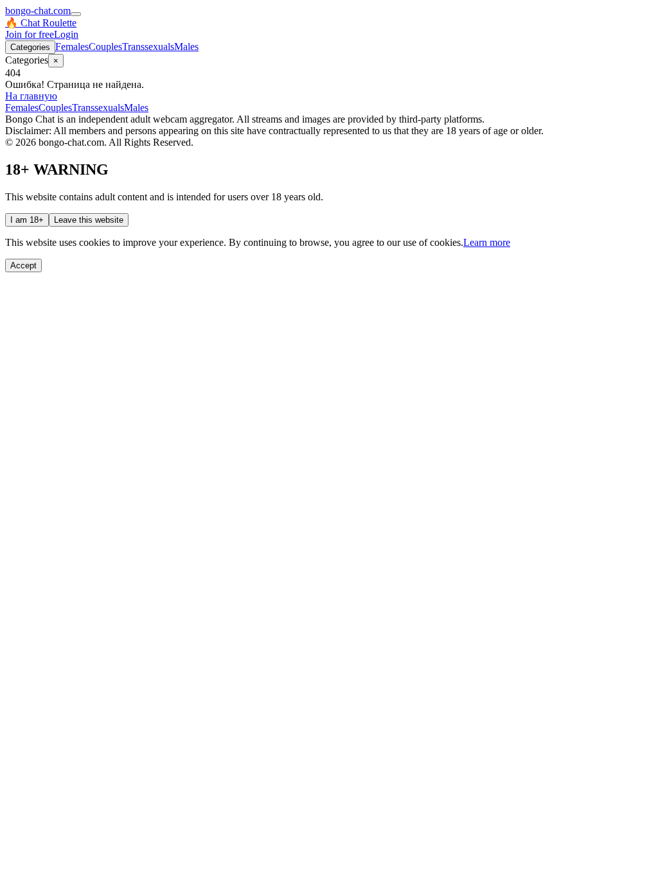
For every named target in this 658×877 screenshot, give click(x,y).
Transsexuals (148, 46)
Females (72, 46)
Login (66, 34)
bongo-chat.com (38, 10)
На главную (31, 96)
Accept (23, 265)
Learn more (486, 242)
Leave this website (88, 220)
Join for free (29, 34)
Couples (105, 46)
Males (186, 46)
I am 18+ (27, 220)
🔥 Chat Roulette (40, 22)
